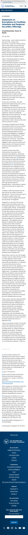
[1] (12, 69)
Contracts (14, 460)
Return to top (14, 435)
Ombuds (14, 479)
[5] (23, 229)
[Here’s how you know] (14, 2)
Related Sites (14, 491)
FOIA (14, 472)
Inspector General (14, 474)
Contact (14, 457)
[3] (17, 157)
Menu (21, 6)
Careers (14, 452)
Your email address (14, 513)
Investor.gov (13, 489)
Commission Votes (14, 455)
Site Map (14, 505)
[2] (24, 77)
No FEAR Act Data (14, 477)
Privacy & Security (14, 503)
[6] (10, 320)
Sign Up (14, 522)
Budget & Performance (14, 450)
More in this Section (6, 10)
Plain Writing (14, 500)
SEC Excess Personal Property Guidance (13, 482)
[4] (12, 164)
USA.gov (13, 494)
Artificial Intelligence (14, 469)
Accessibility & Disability (14, 467)
